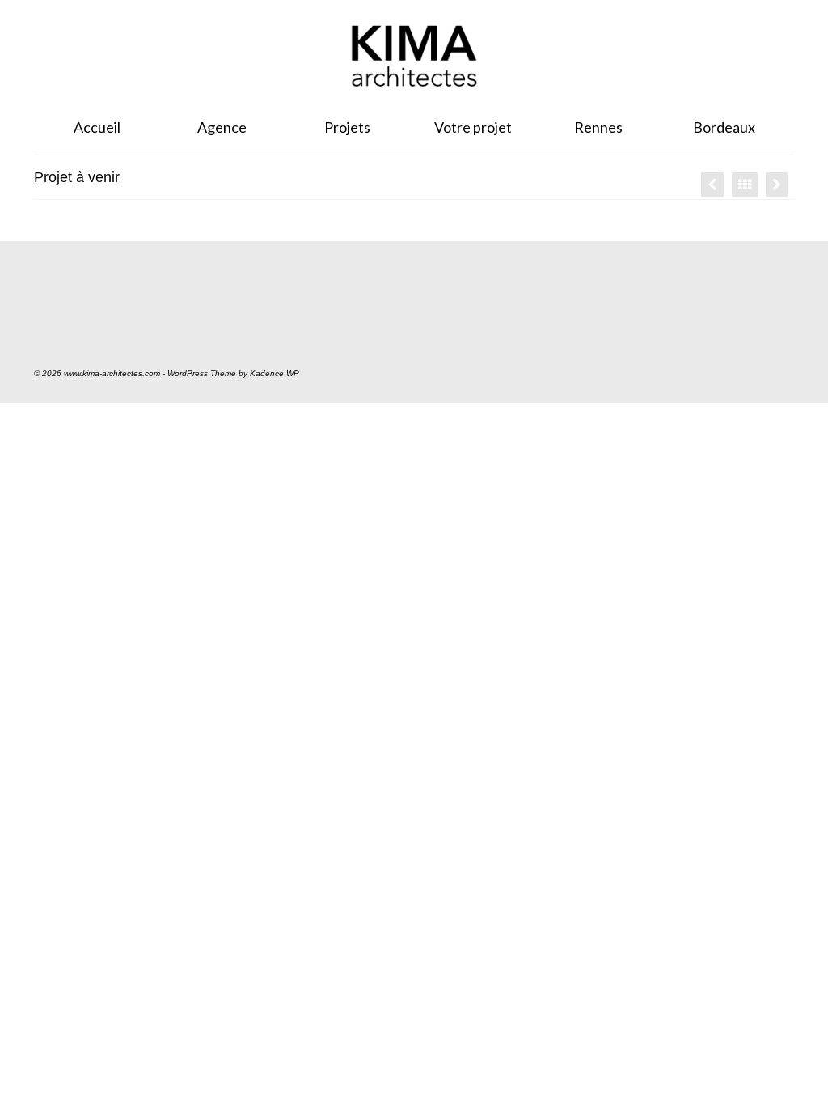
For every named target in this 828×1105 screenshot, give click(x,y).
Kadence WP (274, 373)
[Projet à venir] (712, 184)
